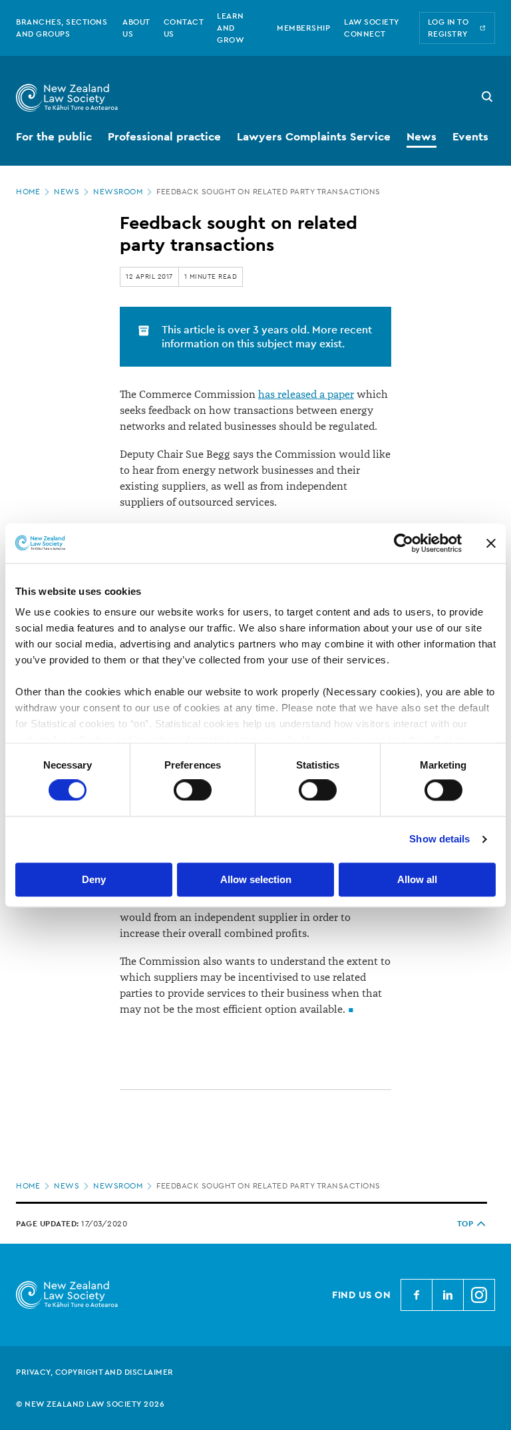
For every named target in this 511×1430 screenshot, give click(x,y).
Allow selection (255, 879)
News (66, 191)
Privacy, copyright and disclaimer (95, 1372)
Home (28, 191)
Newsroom (117, 191)
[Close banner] (491, 543)
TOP (465, 1223)
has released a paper (306, 394)
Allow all (417, 879)
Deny (94, 879)
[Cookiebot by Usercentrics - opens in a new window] (403, 543)
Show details (439, 839)
